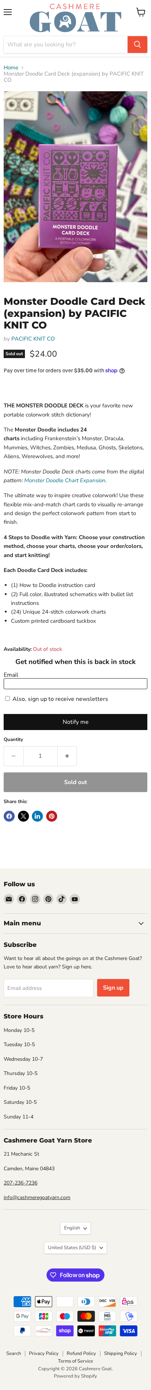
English (72, 1228)
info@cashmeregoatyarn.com (37, 1197)
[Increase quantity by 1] (67, 756)
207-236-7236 (20, 1182)
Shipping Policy (120, 1353)
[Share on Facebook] (9, 816)
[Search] (137, 44)
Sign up (113, 988)
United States (72, 1247)
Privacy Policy (44, 1353)
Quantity (13, 739)
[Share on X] (23, 816)
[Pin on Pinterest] (51, 816)
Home (11, 68)
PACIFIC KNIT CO (33, 338)
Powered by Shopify (75, 1376)
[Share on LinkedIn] (37, 816)
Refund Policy (81, 1353)
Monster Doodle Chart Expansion (65, 480)
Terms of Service (75, 1361)
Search (13, 1353)
